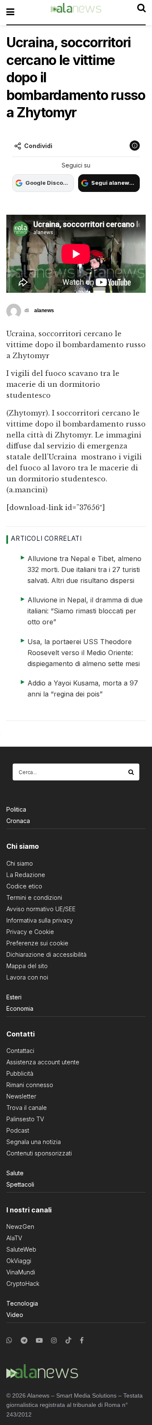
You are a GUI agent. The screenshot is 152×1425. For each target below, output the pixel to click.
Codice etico (24, 886)
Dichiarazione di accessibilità (46, 954)
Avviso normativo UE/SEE (41, 908)
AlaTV (14, 1237)
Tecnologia (22, 1303)
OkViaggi (18, 1260)
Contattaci (20, 1050)
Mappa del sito (27, 965)
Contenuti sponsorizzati (39, 1153)
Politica (16, 809)
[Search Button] (131, 772)
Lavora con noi (27, 977)
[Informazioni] (135, 145)
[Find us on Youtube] (39, 1340)
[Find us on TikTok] (68, 1340)
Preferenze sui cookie (37, 943)
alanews (44, 310)
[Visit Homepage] (76, 12)
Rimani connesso (29, 1084)
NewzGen (20, 1226)
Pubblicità (19, 1073)
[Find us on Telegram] (24, 1340)
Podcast (17, 1130)
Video (14, 1314)
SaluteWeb (21, 1249)
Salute (15, 1173)
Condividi (38, 145)
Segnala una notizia (33, 1141)
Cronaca (18, 820)
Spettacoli (20, 1184)
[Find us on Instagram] (54, 1340)
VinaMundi (20, 1272)
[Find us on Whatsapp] (9, 1340)
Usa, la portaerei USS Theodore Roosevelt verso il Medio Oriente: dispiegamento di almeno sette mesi (83, 652)
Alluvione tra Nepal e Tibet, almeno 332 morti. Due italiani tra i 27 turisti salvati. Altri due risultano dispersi (84, 569)
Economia (19, 1008)
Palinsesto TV (25, 1119)
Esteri (14, 997)
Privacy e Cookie (30, 931)
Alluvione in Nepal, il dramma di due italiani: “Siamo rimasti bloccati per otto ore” (85, 611)
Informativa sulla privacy (39, 920)
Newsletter (21, 1096)
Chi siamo (19, 863)
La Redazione (25, 874)
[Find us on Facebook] (82, 1340)
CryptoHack (22, 1283)
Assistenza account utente (42, 1062)
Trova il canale (26, 1107)
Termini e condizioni (34, 897)
